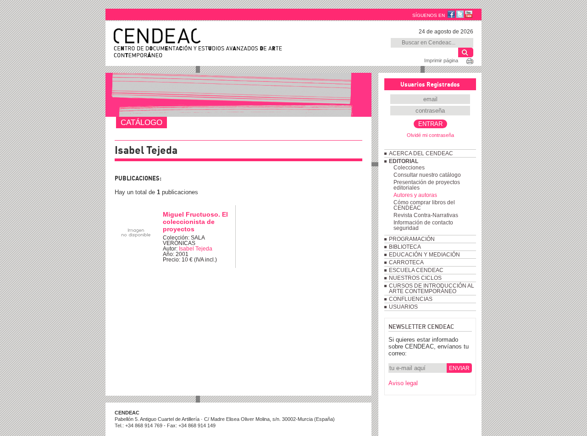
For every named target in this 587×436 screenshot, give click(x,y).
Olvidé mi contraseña (430, 135)
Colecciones (409, 167)
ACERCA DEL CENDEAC (421, 153)
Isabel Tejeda (195, 248)
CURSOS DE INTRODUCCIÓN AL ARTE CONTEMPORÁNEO (431, 288)
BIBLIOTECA (405, 247)
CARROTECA (406, 262)
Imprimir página (441, 60)
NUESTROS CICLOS (415, 278)
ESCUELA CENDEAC (416, 270)
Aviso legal (403, 383)
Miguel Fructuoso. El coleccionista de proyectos (195, 222)
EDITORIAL (403, 161)
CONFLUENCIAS (410, 299)
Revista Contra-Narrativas (425, 215)
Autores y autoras (415, 195)
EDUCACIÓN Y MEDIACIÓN (424, 254)
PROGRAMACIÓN (412, 239)
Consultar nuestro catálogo (427, 175)
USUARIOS (403, 307)
